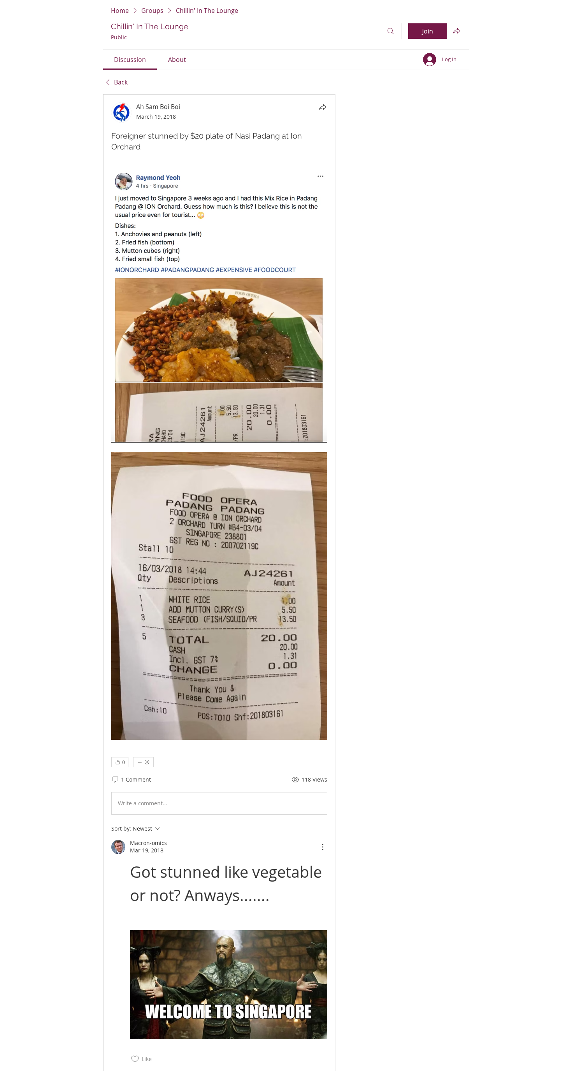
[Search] (390, 31)
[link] (130, 59)
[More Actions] (322, 847)
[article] (219, 582)
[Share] (322, 107)
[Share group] (456, 30)
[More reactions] (143, 762)
